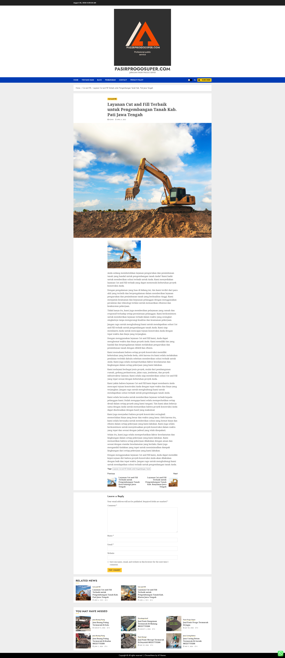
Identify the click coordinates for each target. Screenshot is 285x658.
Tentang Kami (88, 80)
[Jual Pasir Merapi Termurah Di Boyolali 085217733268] (128, 640)
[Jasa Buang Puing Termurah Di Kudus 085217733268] (83, 640)
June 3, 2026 (98, 646)
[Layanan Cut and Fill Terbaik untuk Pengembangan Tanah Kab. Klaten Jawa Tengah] (128, 593)
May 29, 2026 (144, 645)
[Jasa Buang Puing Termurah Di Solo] (83, 623)
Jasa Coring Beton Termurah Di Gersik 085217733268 (192, 641)
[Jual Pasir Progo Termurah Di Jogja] (173, 623)
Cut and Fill (112, 99)
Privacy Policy (136, 80)
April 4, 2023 (121, 120)
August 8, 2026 (99, 628)
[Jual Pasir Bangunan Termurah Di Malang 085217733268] (128, 623)
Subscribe (206, 80)
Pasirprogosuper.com (142, 69)
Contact (123, 80)
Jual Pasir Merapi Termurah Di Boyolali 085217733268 (151, 641)
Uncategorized (143, 618)
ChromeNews (150, 655)
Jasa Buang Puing (99, 620)
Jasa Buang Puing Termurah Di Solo (101, 623)
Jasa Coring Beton (189, 636)
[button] (194, 80)
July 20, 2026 (189, 628)
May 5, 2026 (189, 646)
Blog (99, 80)
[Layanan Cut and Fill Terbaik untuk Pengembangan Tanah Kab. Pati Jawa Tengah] (83, 593)
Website (110, 553)
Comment (112, 505)
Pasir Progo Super (189, 620)
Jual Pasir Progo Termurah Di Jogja (195, 623)
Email (110, 544)
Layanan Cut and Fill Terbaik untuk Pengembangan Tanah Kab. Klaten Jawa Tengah (151, 593)
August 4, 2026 (145, 629)
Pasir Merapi (142, 637)
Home (75, 80)
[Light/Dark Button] (190, 80)
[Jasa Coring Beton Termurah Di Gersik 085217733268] (173, 640)
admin (111, 120)
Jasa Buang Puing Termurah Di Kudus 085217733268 (102, 641)
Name (110, 536)
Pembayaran (110, 80)
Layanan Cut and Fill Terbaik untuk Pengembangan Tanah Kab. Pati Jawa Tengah (105, 593)
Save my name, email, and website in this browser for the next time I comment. (139, 563)
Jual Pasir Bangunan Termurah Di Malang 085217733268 (147, 623)
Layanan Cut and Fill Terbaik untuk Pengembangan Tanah (131, 469)
